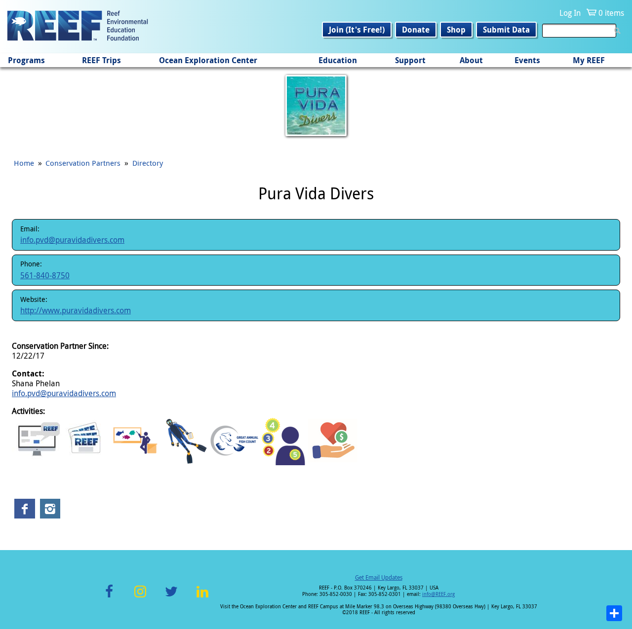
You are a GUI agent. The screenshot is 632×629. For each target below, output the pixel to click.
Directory (147, 163)
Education (337, 60)
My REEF (589, 60)
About (471, 60)
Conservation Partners (82, 163)
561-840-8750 (45, 275)
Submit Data (506, 29)
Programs (26, 60)
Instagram (140, 597)
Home (24, 163)
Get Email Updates (378, 577)
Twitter (171, 597)
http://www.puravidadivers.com (75, 310)
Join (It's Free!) (357, 29)
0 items (611, 12)
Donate (416, 29)
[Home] (77, 26)
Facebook (109, 597)
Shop (456, 29)
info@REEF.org (438, 594)
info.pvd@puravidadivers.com (72, 239)
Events (527, 60)
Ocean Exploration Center (208, 60)
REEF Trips (101, 60)
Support (410, 60)
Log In (570, 12)
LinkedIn (202, 597)
